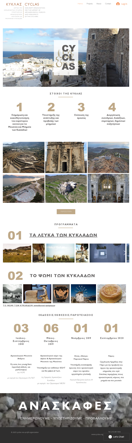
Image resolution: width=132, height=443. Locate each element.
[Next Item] (124, 252)
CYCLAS (32, 4)
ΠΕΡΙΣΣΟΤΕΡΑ (66, 212)
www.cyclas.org (97, 434)
